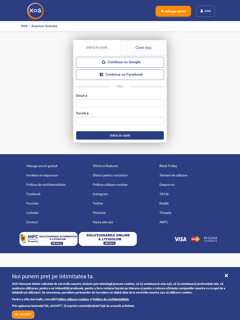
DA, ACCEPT (23, 314)
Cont (208, 11)
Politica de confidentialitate (111, 299)
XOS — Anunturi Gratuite (39, 26)
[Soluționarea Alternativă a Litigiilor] (49, 239)
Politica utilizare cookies (72, 299)
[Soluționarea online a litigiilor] (108, 239)
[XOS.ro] (35, 11)
